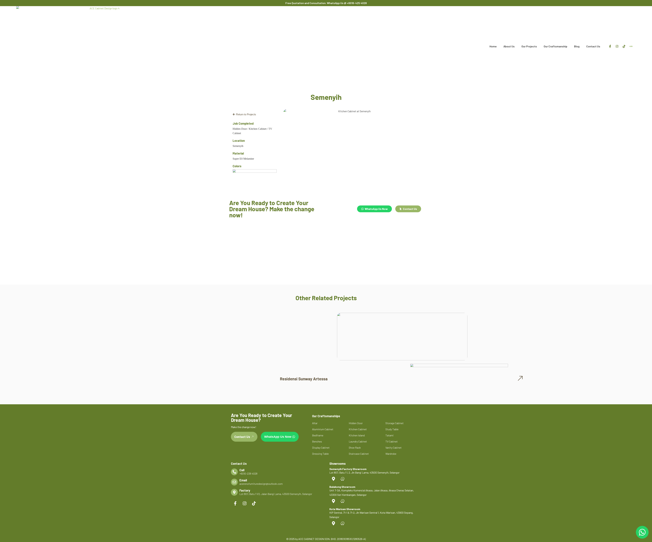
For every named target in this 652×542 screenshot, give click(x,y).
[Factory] (234, 492)
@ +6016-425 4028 (355, 3)
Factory (244, 490)
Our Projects (529, 46)
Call (241, 470)
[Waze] (342, 479)
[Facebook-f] (610, 46)
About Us (509, 46)
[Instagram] (617, 46)
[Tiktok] (624, 46)
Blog (576, 46)
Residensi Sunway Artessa (304, 378)
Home (493, 46)
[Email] (234, 482)
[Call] (234, 471)
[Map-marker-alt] (333, 479)
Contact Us (593, 46)
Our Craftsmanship (555, 46)
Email (243, 480)
